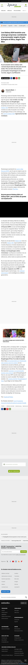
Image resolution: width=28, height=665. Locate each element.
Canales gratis (22, 25)
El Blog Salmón (17, 638)
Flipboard (17, 78)
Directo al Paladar (6, 628)
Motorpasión (17, 628)
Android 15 (16, 587)
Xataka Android (14, 5)
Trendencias (4, 638)
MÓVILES (9, 10)
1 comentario (6, 78)
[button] (10, 90)
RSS (19, 561)
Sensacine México (18, 651)
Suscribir (23, 551)
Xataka (3, 610)
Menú (2, 6)
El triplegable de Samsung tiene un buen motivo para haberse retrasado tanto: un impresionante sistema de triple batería (15, 536)
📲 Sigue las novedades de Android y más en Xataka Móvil (14, 22)
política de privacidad (20, 554)
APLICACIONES (17, 10)
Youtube (13, 561)
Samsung (19, 406)
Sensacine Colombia (19, 653)
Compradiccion (5, 642)
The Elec (15, 189)
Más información (22, 663)
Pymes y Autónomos (19, 640)
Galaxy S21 (10, 243)
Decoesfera (4, 640)
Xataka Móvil (4, 612)
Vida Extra (16, 612)
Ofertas (16, 584)
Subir (22, 603)
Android (4, 25)
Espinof (16, 621)
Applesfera (4, 614)
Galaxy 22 (18, 241)
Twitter (14, 78)
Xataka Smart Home (6, 616)
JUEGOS (24, 10)
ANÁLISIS (3, 10)
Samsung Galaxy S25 (16, 540)
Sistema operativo (6, 579)
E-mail (19, 78)
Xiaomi (3, 584)
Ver (14, 471)
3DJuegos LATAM (18, 649)
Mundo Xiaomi (5, 618)
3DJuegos (16, 610)
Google (16, 581)
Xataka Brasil (4, 651)
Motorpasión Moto (18, 630)
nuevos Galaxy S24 (9, 114)
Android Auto (5, 587)
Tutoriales (16, 576)
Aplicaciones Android (7, 576)
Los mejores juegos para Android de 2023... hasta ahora (14, 340)
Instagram (16, 561)
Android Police (8, 397)
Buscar (26, 597)
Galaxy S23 (4, 108)
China (15, 25)
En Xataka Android (6, 338)
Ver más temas (5, 591)
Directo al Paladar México (7, 655)
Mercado (16, 579)
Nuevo (25, 6)
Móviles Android (10, 406)
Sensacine (16, 619)
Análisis (16, 573)
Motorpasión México (19, 655)
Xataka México (5, 649)
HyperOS (10, 25)
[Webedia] (24, 1)
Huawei (3, 581)
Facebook (11, 78)
